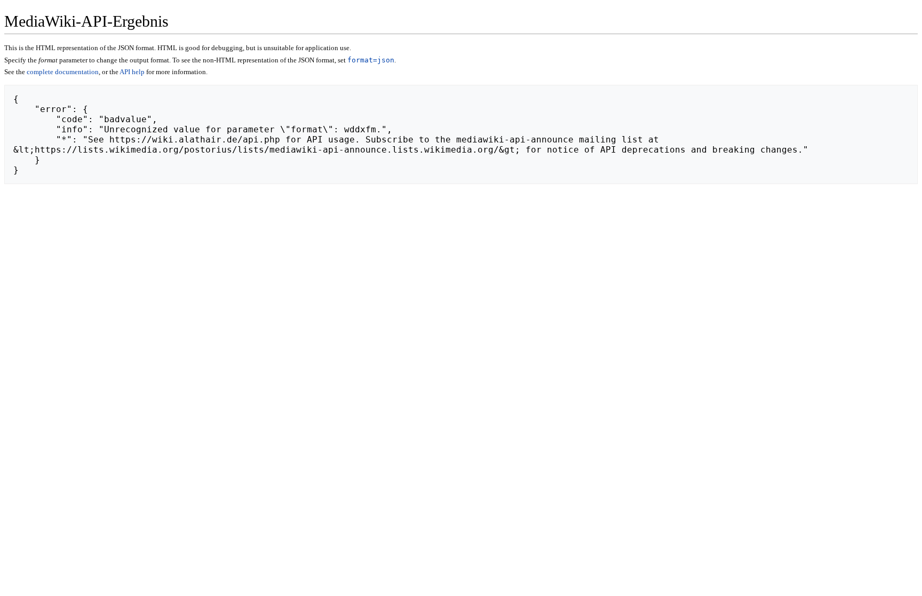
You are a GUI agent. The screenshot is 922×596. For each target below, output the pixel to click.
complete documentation (63, 72)
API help (132, 72)
